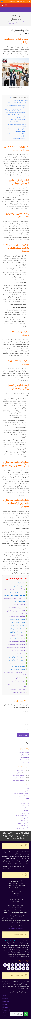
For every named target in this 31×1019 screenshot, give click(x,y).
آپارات (15, 941)
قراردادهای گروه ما (24, 813)
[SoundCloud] (16, 968)
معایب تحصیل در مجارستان (17, 689)
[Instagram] (5, 965)
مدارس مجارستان (20, 678)
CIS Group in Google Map (15, 928)
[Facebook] (1, 1)
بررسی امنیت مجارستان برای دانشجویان (15, 589)
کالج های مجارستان (20, 601)
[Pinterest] (27, 968)
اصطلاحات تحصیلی (24, 796)
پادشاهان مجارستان (24, 752)
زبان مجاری (26, 762)
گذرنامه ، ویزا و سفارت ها (22, 816)
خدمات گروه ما (25, 803)
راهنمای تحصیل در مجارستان (17, 592)
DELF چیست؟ (20, 770)
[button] (6, 5)
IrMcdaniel (5, 1007)
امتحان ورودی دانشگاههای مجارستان (16, 608)
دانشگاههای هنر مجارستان (18, 651)
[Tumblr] (20, 968)
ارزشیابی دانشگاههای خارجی (21, 793)
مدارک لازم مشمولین (23, 823)
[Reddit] (12, 968)
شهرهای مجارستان (24, 760)
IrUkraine (4, 1013)
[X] (20, 965)
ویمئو (11, 941)
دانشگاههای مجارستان (19, 605)
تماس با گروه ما (25, 801)
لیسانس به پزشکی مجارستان (17, 638)
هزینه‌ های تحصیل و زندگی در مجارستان (14, 595)
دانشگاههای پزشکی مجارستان (17, 616)
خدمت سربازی (25, 806)
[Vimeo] (9, 965)
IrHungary (4, 1004)
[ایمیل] (27, 965)
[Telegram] (9, 968)
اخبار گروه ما (26, 791)
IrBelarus (4, 1016)
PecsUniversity (6, 1010)
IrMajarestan (5, 1001)
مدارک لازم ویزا (25, 825)
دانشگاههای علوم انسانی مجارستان (16, 647)
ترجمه (27, 798)
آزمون (27, 788)
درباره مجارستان (21, 583)
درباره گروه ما (25, 808)
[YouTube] (12, 965)
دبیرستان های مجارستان (18, 681)
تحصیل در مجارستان (18, 775)
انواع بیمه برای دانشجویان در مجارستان (15, 598)
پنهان (10, 97)
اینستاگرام (5, 941)
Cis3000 (4, 996)
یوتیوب (20, 941)
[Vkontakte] (23, 968)
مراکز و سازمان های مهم (23, 828)
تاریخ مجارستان (25, 755)
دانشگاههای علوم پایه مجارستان (16, 644)
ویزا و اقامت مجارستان (19, 692)
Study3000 (5, 998)
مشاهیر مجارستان (24, 757)
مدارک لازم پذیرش (24, 818)
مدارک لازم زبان (25, 820)
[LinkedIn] (16, 965)
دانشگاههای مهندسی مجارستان (17, 641)
